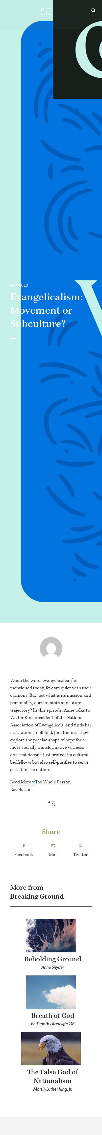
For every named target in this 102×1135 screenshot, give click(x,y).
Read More (20, 782)
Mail (53, 855)
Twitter (80, 855)
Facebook (23, 855)
